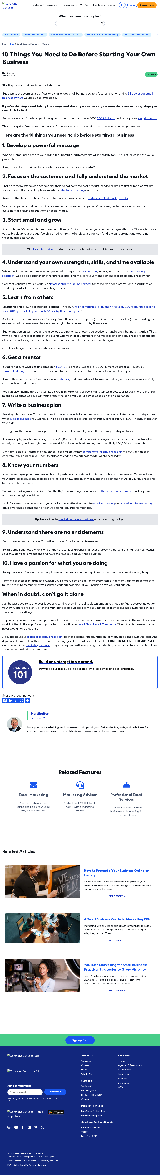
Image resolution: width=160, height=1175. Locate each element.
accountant (89, 272)
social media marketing (136, 504)
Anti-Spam (50, 1156)
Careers (85, 1065)
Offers (121, 1087)
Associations (124, 1069)
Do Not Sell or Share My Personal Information (27, 1165)
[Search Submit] (102, 23)
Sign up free (147, 5)
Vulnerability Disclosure (48, 1160)
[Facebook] (5, 700)
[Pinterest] (16, 700)
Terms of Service (15, 1156)
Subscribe (55, 1091)
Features (37, 5)
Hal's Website (37, 718)
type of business (20, 419)
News (84, 1069)
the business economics (116, 491)
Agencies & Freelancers (130, 1065)
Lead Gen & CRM (89, 1136)
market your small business (76, 519)
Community (87, 1099)
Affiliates (122, 1078)
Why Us (83, 5)
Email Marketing (35, 34)
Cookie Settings (14, 1160)
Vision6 (85, 1131)
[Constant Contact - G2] (37, 1071)
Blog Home (11, 34)
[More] (27, 700)
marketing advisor (38, 645)
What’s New (87, 1074)
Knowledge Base (89, 1090)
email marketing (104, 504)
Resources (68, 5)
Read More (118, 896)
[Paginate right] (155, 34)
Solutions (52, 5)
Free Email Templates (92, 1115)
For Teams (99, 5)
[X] (21, 700)
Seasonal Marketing (137, 34)
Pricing (111, 5)
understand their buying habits (108, 198)
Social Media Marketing (65, 34)
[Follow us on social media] (9, 1127)
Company (86, 1060)
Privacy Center (29, 1160)
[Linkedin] (10, 700)
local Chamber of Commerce (97, 624)
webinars (63, 379)
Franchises (123, 1074)
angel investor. (147, 118)
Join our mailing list (19, 1086)
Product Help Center (91, 1094)
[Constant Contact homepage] (24, 1056)
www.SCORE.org (13, 371)
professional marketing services (71, 284)
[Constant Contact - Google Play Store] (57, 1114)
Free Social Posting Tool (93, 1111)
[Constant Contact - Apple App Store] (28, 1114)
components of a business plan (102, 452)
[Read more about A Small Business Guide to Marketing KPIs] (42, 931)
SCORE (60, 367)
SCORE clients (106, 118)
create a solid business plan (44, 637)
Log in (131, 5)
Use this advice (43, 249)
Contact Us (86, 1086)
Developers (123, 1082)
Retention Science (90, 1127)
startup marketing (73, 190)
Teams (121, 1060)
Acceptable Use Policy (33, 1156)
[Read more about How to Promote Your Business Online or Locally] (42, 884)
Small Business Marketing (102, 34)
